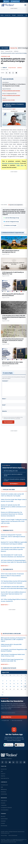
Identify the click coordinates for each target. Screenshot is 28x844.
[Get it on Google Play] (9, 744)
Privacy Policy (4, 835)
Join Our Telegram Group (12, 221)
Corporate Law (8, 51)
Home (2, 15)
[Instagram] (17, 762)
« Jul (2, 695)
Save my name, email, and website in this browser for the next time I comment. (13, 418)
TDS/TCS (3, 776)
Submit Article (4, 818)
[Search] (26, 15)
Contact (3, 823)
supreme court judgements (16, 204)
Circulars (3, 803)
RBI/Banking (4, 789)
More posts (4, 526)
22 (21, 686)
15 (21, 683)
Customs (3, 773)
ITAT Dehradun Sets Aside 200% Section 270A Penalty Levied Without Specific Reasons (13, 549)
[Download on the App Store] (19, 744)
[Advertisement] (14, 32)
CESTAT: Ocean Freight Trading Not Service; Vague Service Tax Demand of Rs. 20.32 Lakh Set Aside (14, 521)
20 (14, 686)
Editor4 (5, 67)
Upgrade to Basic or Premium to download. (14, 105)
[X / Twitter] (6, 762)
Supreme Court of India (8, 100)
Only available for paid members (12, 90)
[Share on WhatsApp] (13, 72)
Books (7, 1)
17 (2, 686)
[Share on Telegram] (16, 72)
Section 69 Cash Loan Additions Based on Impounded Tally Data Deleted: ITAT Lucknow (13, 594)
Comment (5, 381)
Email (4, 405)
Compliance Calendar (6, 807)
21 (17, 686)
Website (4, 411)
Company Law (4, 785)
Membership (4, 825)
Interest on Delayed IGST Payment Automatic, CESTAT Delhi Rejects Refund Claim (13, 536)
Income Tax (7, 15)
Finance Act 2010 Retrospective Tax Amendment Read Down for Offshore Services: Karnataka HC (12, 514)
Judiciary (16, 51)
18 (6, 686)
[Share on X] (6, 72)
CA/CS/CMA (4, 794)
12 (10, 683)
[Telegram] (24, 762)
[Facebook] (2, 762)
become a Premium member (11, 163)
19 (10, 686)
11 (6, 683)
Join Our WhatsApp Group (12, 218)
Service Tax (20, 15)
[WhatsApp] (20, 762)
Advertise (3, 821)
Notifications (4, 800)
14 (17, 683)
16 (25, 683)
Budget (14, 15)
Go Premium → (14, 483)
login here (20, 165)
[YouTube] (9, 762)
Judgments (3, 805)
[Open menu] (25, 5)
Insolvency (3, 791)
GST (2, 771)
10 (2, 683)
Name (4, 398)
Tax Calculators (4, 810)
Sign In (23, 1)
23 (25, 686)
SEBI (2, 787)
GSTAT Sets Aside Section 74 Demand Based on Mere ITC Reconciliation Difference (12, 575)
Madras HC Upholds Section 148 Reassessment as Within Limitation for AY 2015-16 (13, 506)
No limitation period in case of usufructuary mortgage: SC (13, 61)
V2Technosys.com (5, 833)
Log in (13, 109)
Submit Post (16, 1)
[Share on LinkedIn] (9, 72)
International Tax (5, 778)
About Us (3, 816)
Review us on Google (10, 225)
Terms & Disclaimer (12, 835)
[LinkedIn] (13, 762)
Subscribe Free (7, 717)
